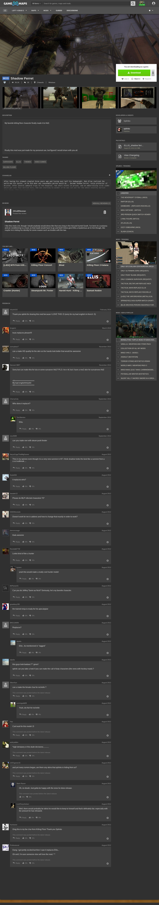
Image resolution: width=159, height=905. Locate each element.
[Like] (4, 82)
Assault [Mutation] (129, 357)
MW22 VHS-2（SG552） (130, 353)
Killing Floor (9, 167)
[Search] (133, 3)
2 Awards (40, 82)
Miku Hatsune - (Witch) (131, 210)
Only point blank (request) (133, 275)
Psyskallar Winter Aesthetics (135, 374)
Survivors (8, 162)
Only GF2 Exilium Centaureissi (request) (138, 266)
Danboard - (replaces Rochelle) (135, 206)
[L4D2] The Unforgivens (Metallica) (136, 296)
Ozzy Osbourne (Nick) (130, 227)
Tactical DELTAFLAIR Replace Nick (136, 284)
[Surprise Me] (151, 10)
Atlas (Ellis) (126, 223)
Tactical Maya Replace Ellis (133, 288)
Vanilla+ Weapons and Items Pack (136, 344)
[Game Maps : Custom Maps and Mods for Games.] (15, 3)
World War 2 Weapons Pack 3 (134, 365)
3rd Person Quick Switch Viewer (136, 214)
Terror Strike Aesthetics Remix (135, 361)
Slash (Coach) (127, 231)
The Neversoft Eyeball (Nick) (134, 197)
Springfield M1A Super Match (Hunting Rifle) (138, 301)
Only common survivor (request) (136, 279)
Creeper (125, 193)
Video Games (40, 162)
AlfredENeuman (19, 211)
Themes (27, 162)
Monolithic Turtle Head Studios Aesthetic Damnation (138, 340)
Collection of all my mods (133, 348)
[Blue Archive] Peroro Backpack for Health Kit (138, 305)
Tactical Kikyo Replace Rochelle (136, 292)
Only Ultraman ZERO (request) (135, 271)
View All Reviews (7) (101, 203)
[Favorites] (5, 10)
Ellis (18, 162)
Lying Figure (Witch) (130, 219)
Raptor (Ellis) (127, 202)
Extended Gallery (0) (12, 108)
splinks (127, 128)
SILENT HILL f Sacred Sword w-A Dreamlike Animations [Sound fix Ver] (138, 378)
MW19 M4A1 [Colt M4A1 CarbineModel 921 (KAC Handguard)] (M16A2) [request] (138, 370)
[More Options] (153, 73)
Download (135, 73)
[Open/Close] (109, 175)
